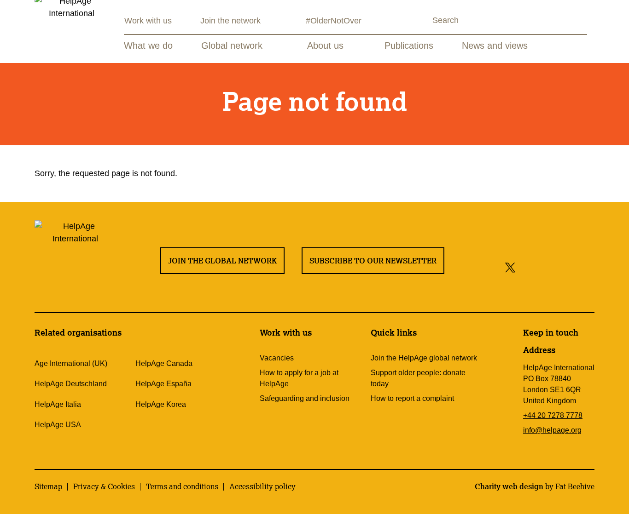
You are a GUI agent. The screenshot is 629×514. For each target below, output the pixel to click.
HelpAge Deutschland (71, 384)
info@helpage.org (552, 430)
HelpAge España (163, 384)
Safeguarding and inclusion (304, 398)
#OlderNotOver (333, 20)
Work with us (148, 20)
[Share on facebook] (526, 266)
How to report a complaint (412, 398)
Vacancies (277, 358)
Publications (408, 45)
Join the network (230, 20)
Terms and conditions (182, 486)
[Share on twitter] (510, 266)
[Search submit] (424, 21)
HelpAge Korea (160, 404)
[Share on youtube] (564, 266)
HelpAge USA (58, 424)
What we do (148, 45)
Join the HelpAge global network (424, 358)
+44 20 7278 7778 (552, 415)
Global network (231, 45)
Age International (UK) (71, 363)
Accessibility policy (262, 486)
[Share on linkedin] (585, 266)
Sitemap (48, 486)
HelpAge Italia (58, 404)
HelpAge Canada (163, 363)
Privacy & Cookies (104, 486)
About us (325, 45)
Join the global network (222, 261)
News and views (495, 45)
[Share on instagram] (544, 266)
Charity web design (509, 486)
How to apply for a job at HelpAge (299, 378)
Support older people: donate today (418, 378)
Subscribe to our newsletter (373, 261)
